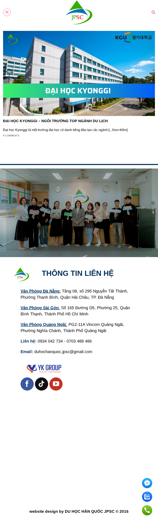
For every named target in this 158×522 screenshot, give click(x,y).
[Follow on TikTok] (41, 384)
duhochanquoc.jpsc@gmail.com (63, 351)
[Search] (153, 12)
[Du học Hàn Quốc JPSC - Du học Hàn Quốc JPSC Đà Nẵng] (79, 12)
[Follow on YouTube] (56, 384)
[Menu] (7, 12)
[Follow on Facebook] (27, 384)
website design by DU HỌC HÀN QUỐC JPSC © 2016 (79, 511)
